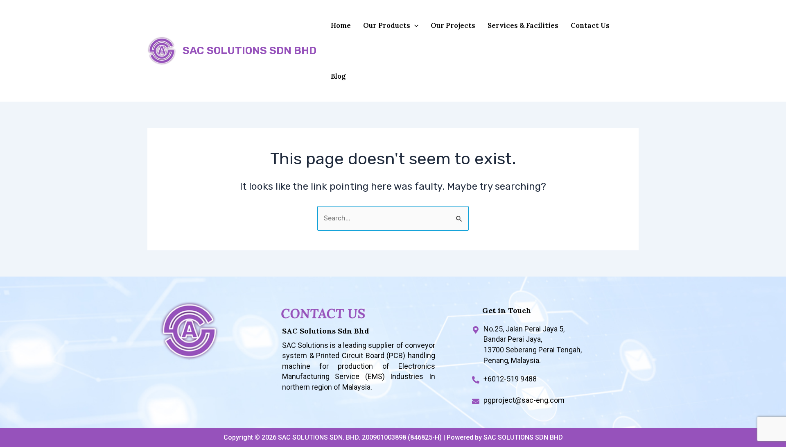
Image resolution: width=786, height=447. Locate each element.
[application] (414, 25)
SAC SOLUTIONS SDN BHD (249, 50)
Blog (338, 76)
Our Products (386, 25)
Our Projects (453, 25)
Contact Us (590, 25)
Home (341, 25)
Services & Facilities (523, 25)
